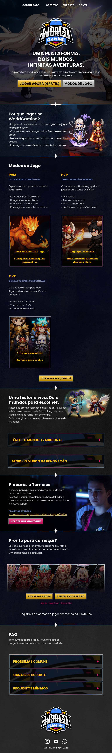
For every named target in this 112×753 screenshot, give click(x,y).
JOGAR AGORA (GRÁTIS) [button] (40, 83)
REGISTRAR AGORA (39, 596)
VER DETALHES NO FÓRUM (26, 521)
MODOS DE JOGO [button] (78, 83)
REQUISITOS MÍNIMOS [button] (30, 688)
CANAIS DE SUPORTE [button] (29, 675)
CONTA (83, 5)
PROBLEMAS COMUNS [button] (30, 661)
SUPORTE (68, 5)
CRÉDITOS (52, 5)
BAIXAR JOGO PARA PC (70, 596)
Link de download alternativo (56, 603)
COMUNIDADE (31, 5)
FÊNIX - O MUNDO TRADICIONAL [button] (37, 440)
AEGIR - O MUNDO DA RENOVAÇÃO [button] (40, 461)
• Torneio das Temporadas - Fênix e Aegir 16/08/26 (38, 514)
